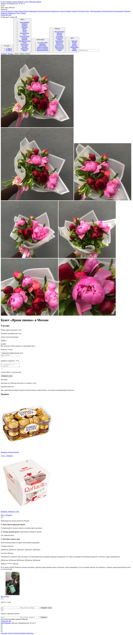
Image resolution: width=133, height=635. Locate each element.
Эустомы (24, 47)
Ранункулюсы (24, 33)
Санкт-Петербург (7, 11)
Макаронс (42, 44)
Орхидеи (24, 39)
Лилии (24, 31)
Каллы (24, 30)
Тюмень (68, 11)
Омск (18, 13)
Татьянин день (59, 45)
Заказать (44, 617)
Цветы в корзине (42, 47)
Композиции (42, 45)
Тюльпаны (24, 45)
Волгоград (47, 11)
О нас (3, 2)
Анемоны (24, 24)
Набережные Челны (36, 11)
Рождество (59, 44)
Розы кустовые (24, 36)
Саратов (62, 11)
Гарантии (16, 633)
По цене (8, 48)
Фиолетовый (74, 47)
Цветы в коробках (42, 49)
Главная (4, 54)
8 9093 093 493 (6, 15)
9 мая (59, 50)
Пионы (24, 42)
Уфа (91, 11)
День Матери (59, 41)
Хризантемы (24, 49)
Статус (26, 2)
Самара (23, 13)
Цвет (74, 44)
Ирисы (24, 28)
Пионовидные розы (24, 41)
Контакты (32, 2)
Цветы (24, 35)
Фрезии (24, 50)
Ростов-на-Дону (84, 11)
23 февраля (59, 49)
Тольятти (74, 11)
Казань (16, 11)
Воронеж (110, 11)
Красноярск (97, 11)
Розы (24, 34)
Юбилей (59, 34)
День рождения (59, 31)
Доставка (8, 2)
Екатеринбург (119, 11)
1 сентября (59, 36)
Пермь (104, 11)
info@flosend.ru (6, 623)
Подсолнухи (24, 44)
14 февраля (59, 38)
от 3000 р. (9, 50)
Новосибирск (23, 11)
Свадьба (59, 33)
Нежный (74, 50)
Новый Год (59, 42)
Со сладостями (42, 42)
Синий (74, 44)
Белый (74, 42)
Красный (74, 41)
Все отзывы (5, 596)
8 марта (59, 39)
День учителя (59, 47)
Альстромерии (24, 22)
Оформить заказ (7, 376)
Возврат (21, 2)
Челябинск (12, 13)
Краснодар (55, 11)
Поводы (59, 39)
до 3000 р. (9, 49)
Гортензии (24, 27)
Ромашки (24, 38)
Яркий (74, 49)
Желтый (74, 45)
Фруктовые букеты (42, 50)
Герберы (24, 25)
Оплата (14, 2)
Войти (39, 2)
